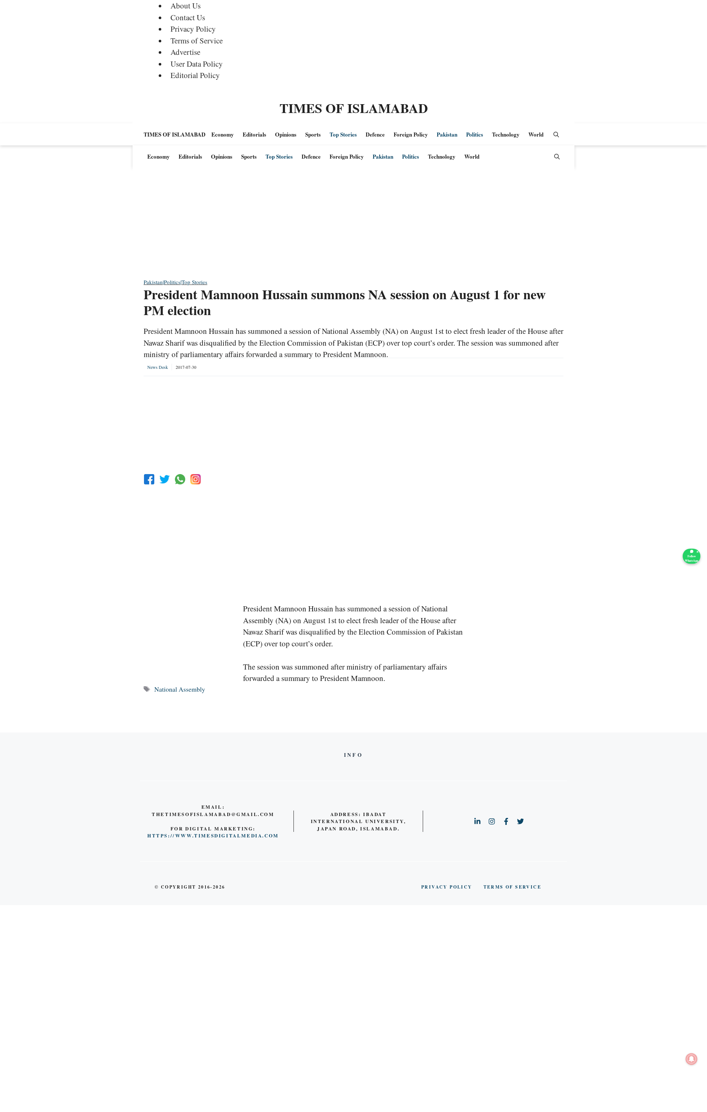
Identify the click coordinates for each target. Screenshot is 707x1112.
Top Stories (343, 134)
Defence (375, 134)
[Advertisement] (353, 226)
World (536, 134)
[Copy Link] (195, 479)
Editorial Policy (195, 75)
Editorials (254, 134)
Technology (506, 134)
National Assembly (179, 689)
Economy (222, 134)
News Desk (157, 367)
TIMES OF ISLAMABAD (353, 107)
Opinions (285, 134)
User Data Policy (196, 64)
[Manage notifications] (691, 1059)
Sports (313, 134)
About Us (185, 5)
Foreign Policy (411, 134)
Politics (474, 134)
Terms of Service (196, 40)
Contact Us (187, 17)
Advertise (185, 52)
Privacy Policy (193, 29)
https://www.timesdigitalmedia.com (213, 835)
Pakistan (447, 134)
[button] (556, 134)
